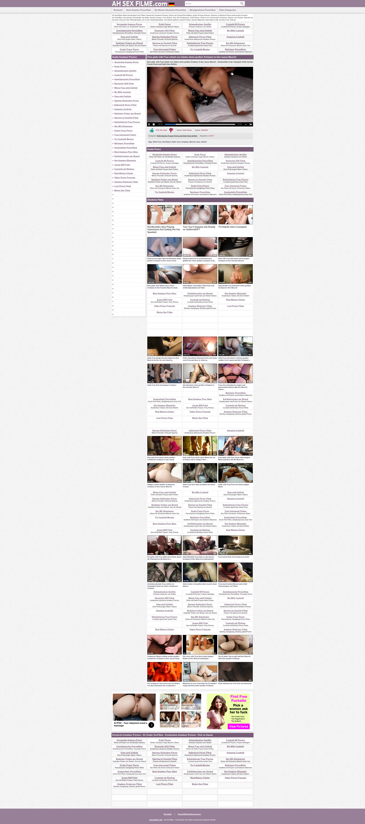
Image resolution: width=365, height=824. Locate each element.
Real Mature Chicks (123, 173)
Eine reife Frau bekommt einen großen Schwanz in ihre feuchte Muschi (233, 260)
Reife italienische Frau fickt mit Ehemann (235, 684)
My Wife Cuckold (235, 30)
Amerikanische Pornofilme (129, 30)
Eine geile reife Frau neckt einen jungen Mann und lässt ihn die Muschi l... (234, 459)
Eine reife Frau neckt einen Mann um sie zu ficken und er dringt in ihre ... (199, 459)
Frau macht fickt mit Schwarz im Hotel (233, 557)
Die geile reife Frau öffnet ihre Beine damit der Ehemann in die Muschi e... (164, 558)
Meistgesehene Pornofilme (203, 10)
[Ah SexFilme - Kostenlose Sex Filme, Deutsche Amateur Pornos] (144, 6)
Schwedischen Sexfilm (200, 24)
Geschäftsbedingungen (189, 814)
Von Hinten (166, 142)
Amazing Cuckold (235, 37)
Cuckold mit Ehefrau (124, 169)
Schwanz (185, 142)
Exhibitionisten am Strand (127, 156)
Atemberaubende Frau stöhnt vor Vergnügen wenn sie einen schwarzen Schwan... (162, 586)
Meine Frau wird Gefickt (200, 30)
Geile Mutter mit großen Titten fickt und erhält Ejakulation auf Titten (198, 287)
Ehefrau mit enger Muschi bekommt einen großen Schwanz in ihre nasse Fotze (164, 260)
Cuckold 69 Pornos (235, 24)
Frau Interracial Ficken (165, 49)
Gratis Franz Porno (129, 49)
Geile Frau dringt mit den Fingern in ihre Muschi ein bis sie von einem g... (163, 359)
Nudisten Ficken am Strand (129, 43)
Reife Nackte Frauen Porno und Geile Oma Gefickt (177, 136)
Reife (174, 142)
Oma (198, 142)
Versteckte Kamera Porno (129, 24)
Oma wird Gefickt (129, 37)
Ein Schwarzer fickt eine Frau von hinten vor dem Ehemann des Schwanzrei (163, 685)
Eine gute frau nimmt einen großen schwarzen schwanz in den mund (161, 459)
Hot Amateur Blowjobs (125, 160)
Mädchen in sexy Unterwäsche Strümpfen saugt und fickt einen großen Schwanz (200, 685)
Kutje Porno (165, 24)
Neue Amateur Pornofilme (138, 10)
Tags (150, 142)
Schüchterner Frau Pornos (200, 43)
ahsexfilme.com (155, 820)
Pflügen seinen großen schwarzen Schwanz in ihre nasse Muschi (161, 486)
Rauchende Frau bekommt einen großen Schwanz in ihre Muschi (234, 287)
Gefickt (204, 142)
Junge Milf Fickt (122, 165)
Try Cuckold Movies (200, 49)
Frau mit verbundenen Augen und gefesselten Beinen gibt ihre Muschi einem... (232, 387)
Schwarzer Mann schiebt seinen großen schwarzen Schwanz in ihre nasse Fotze (163, 657)
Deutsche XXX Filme (165, 30)
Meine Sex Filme (122, 190)
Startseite (118, 10)
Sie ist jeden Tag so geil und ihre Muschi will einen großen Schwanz (234, 657)
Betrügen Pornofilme (235, 49)
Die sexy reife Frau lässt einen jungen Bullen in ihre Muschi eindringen (198, 657)
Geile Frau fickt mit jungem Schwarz (161, 385)
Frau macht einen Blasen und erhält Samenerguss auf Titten (232, 585)
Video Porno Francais (124, 177)
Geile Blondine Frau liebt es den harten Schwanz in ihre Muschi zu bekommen (198, 558)
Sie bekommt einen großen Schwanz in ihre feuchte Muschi (198, 386)
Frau (179, 142)
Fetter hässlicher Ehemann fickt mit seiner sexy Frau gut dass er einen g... (200, 359)
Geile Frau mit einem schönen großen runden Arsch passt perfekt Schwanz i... (234, 359)
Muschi (192, 142)
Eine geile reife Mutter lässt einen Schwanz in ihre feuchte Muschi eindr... (163, 287)
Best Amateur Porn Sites (126, 152)
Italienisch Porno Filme (200, 37)
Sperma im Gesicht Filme (164, 43)
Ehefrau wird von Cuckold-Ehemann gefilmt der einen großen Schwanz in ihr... (199, 260)
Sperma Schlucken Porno (164, 37)
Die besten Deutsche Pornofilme (170, 10)
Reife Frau (157, 142)
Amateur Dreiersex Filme (126, 182)
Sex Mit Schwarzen (235, 43)
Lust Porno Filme (122, 186)
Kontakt (168, 814)
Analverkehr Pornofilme (125, 147)
